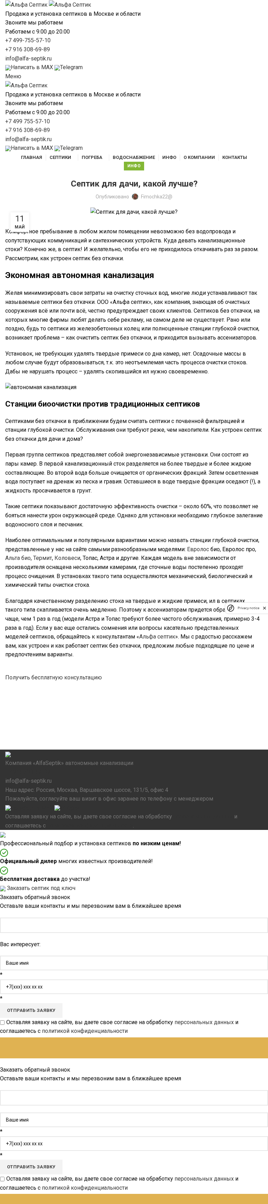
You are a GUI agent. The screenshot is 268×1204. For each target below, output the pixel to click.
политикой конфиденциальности (90, 825)
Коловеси (67, 558)
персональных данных (203, 816)
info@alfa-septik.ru (28, 58)
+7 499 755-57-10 (27, 121)
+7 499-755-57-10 (28, 40)
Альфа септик (157, 636)
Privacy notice (248, 608)
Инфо (134, 165)
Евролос (198, 549)
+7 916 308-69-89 (27, 49)
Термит (42, 558)
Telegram (71, 807)
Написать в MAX (32, 807)
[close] (264, 608)
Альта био (18, 558)
